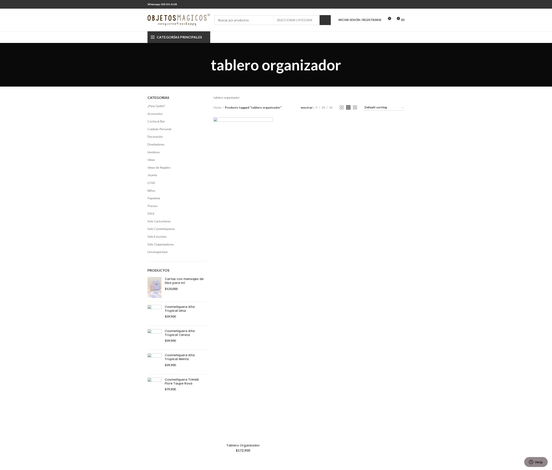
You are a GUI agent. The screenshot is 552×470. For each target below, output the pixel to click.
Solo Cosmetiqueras (161, 229)
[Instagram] (402, 4)
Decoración (155, 136)
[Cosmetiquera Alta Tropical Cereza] (154, 338)
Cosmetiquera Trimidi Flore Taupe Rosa (182, 381)
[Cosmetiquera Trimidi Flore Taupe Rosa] (154, 386)
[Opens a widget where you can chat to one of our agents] (536, 462)
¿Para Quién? (156, 106)
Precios (152, 206)
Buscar (325, 20)
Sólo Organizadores (160, 244)
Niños (151, 190)
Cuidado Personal (159, 129)
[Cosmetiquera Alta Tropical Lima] (154, 313)
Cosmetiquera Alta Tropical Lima (180, 309)
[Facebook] (396, 4)
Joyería (152, 175)
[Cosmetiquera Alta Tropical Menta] (154, 362)
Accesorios (155, 114)
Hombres (153, 152)
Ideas (151, 159)
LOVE (151, 183)
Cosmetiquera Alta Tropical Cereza (180, 333)
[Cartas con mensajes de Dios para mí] (154, 287)
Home (217, 107)
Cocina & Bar (156, 121)
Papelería (153, 198)
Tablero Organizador (243, 445)
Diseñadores (156, 144)
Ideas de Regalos (159, 167)
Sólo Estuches (157, 236)
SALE (151, 213)
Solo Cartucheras (159, 221)
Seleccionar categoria (294, 20)
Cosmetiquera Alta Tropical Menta (180, 357)
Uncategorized (157, 252)
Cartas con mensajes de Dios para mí (184, 281)
